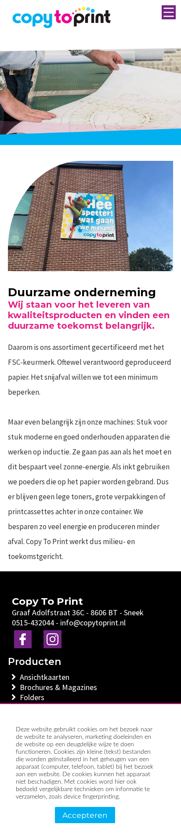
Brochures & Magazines (60, 687)
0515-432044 (33, 622)
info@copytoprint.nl (93, 622)
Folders (34, 697)
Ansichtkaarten (46, 677)
